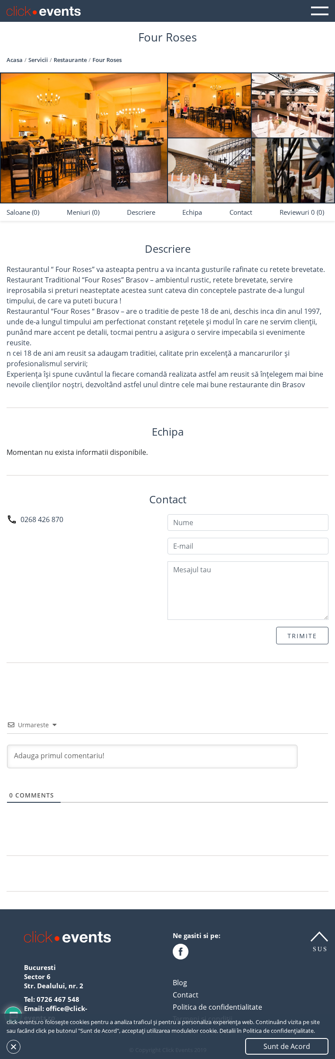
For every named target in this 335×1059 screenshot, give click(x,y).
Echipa (192, 212)
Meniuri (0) (83, 212)
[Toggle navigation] (319, 11)
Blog (180, 982)
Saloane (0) (23, 212)
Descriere (141, 212)
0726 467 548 (58, 999)
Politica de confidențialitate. (279, 1031)
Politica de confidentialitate (217, 1007)
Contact (240, 212)
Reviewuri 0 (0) (302, 212)
